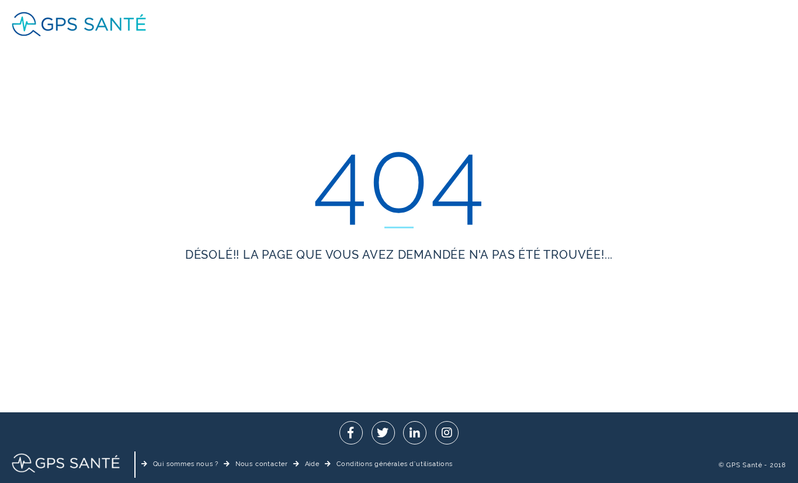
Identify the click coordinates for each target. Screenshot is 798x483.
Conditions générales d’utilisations (394, 464)
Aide (312, 464)
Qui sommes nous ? (185, 464)
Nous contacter (261, 464)
